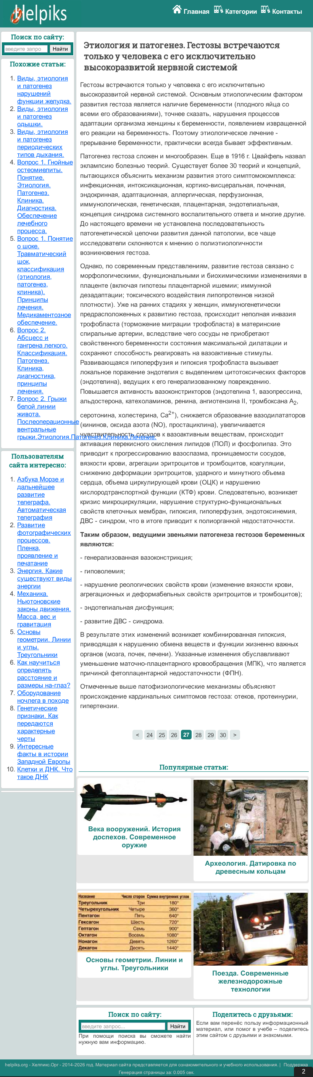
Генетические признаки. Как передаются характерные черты (37, 723)
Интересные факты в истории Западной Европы (43, 754)
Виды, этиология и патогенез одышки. (42, 116)
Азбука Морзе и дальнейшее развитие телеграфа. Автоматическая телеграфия (41, 498)
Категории (241, 11)
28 (198, 735)
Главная (197, 11)
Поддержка (296, 1064)
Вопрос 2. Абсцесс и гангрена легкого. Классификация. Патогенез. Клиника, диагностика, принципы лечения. (42, 361)
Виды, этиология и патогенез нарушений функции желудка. (44, 90)
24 (150, 735)
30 (223, 735)
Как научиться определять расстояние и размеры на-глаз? (43, 674)
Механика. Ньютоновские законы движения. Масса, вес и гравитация (44, 609)
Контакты (287, 11)
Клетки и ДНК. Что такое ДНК (45, 773)
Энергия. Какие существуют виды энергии (44, 578)
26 (174, 735)
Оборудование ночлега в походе (43, 696)
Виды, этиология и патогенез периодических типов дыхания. (42, 143)
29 (211, 735)
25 (162, 735)
